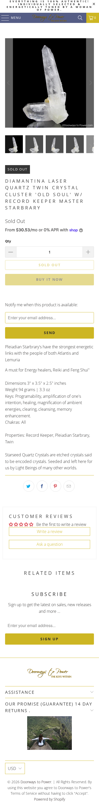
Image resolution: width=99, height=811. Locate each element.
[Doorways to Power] (49, 18)
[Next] (90, 83)
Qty (8, 241)
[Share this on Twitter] (28, 486)
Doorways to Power (36, 781)
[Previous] (9, 83)
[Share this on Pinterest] (55, 486)
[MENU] (2, 18)
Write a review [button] (49, 531)
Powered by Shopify (49, 799)
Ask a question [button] (50, 544)
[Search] (80, 18)
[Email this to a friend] (69, 486)
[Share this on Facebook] (42, 486)
